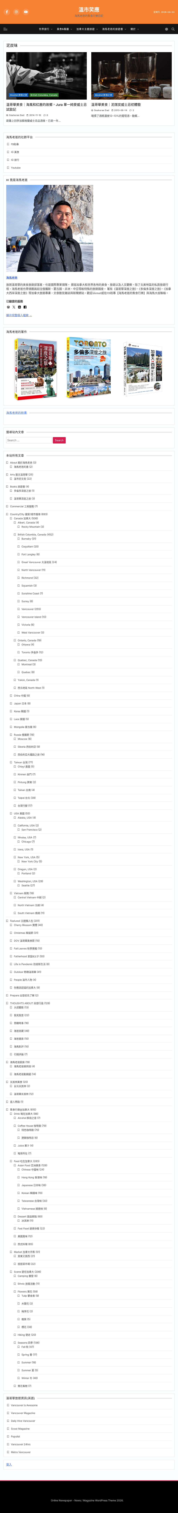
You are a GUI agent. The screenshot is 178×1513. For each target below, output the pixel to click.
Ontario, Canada (27, 640)
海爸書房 (19, 1038)
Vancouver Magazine (23, 1413)
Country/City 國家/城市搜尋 (25, 514)
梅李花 (25, 1311)
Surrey (25, 601)
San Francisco (30, 829)
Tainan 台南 (24, 789)
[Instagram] (16, 12)
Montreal (27, 664)
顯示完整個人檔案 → (19, 315)
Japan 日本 (20, 703)
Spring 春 (27, 1354)
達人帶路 (15, 1101)
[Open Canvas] (5, 29)
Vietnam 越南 (21, 893)
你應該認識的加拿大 (25, 987)
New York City (30, 861)
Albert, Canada (26, 522)
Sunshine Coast (30, 593)
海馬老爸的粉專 (16, 413)
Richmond (27, 577)
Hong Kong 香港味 (32, 1177)
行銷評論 (19, 1054)
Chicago (26, 841)
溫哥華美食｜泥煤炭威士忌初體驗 (116, 105)
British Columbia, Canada (44, 95)
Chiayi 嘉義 (24, 766)
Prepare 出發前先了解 (22, 995)
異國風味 (22, 1236)
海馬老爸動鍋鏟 (22, 1074)
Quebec (26, 672)
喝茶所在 (22, 1153)
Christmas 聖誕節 (23, 932)
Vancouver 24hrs (20, 1444)
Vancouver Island (31, 616)
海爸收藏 (19, 1030)
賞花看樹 (22, 1385)
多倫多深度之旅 (22, 490)
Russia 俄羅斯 (21, 734)
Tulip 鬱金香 (28, 1295)
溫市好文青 (20, 478)
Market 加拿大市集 (24, 1251)
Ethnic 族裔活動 (26, 1283)
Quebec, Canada (27, 660)
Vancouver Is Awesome (24, 1405)
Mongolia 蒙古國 (23, 726)
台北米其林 (20, 1086)
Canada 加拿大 (22, 518)
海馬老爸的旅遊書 (112, 28)
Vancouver (28, 609)
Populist (15, 1436)
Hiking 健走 (24, 1334)
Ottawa (26, 644)
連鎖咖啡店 (28, 1137)
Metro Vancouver (21, 1452)
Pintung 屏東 (25, 782)
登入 (9, 1464)
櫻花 (24, 1326)
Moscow (22, 738)
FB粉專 (15, 144)
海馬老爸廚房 (17, 1062)
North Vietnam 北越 (29, 905)
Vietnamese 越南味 (32, 1208)
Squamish (27, 585)
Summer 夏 (28, 1370)
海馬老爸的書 (21, 466)
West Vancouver (31, 632)
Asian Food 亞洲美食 (29, 1165)
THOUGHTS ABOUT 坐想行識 (26, 1003)
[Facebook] (6, 12)
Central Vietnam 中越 (30, 897)
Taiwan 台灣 (21, 762)
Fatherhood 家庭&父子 (26, 956)
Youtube (16, 167)
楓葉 (24, 1319)
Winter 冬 (27, 1378)
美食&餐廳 (63, 28)
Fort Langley (29, 554)
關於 (133, 28)
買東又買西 (24, 1256)
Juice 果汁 (23, 1145)
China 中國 (20, 695)
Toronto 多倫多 (30, 652)
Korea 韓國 (20, 711)
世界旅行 (44, 28)
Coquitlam (27, 546)
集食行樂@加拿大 (20, 1109)
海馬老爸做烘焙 (22, 1066)
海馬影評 (19, 1046)
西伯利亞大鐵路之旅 (29, 754)
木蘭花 (25, 1303)
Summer (26, 1362)
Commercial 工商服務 (22, 506)
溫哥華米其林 (21, 1093)
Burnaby (26, 538)
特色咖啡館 (28, 1129)
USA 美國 (19, 813)
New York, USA (26, 857)
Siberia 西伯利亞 (27, 746)
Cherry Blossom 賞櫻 (25, 925)
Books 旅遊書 (17, 486)
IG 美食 (15, 152)
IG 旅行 (15, 159)
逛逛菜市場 (24, 1263)
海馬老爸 (11, 277)
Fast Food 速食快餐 (28, 1228)
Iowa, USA (24, 849)
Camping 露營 (26, 1275)
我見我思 (19, 1015)
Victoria (26, 624)
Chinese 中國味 (30, 1169)
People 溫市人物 (23, 979)
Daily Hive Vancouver (23, 1420)
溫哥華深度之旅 (22, 498)
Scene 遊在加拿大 (24, 1271)
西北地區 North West (29, 687)
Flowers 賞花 (25, 1291)
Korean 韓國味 (29, 1192)
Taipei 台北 (24, 797)
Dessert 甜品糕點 (27, 1216)
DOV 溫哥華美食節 (24, 940)
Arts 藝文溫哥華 (19, 474)
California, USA (26, 825)
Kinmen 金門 (25, 774)
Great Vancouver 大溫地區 (36, 562)
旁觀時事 (19, 1023)
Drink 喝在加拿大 (23, 1113)
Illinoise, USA (25, 837)
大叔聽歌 (19, 1007)
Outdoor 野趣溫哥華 (25, 971)
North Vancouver (31, 569)
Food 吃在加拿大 (23, 1161)
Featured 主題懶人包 (21, 920)
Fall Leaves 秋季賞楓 (25, 948)
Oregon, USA (25, 869)
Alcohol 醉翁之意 (18, 95)
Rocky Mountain (31, 526)
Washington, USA (28, 881)
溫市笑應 (89, 9)
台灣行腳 (22, 805)
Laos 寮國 (19, 719)
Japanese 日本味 (31, 1185)
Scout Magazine (20, 1428)
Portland (26, 873)
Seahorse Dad (16, 115)
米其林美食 (16, 1081)
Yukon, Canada (26, 679)
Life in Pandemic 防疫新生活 (30, 964)
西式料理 (22, 1244)
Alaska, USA (25, 817)
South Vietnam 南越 (29, 913)
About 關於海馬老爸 (21, 462)
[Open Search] (173, 29)
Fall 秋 (25, 1346)
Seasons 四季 (25, 1342)
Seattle (26, 885)
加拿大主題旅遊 (85, 28)
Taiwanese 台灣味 (32, 1200)
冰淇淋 (25, 1220)
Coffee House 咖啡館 (29, 1125)
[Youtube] (26, 12)
